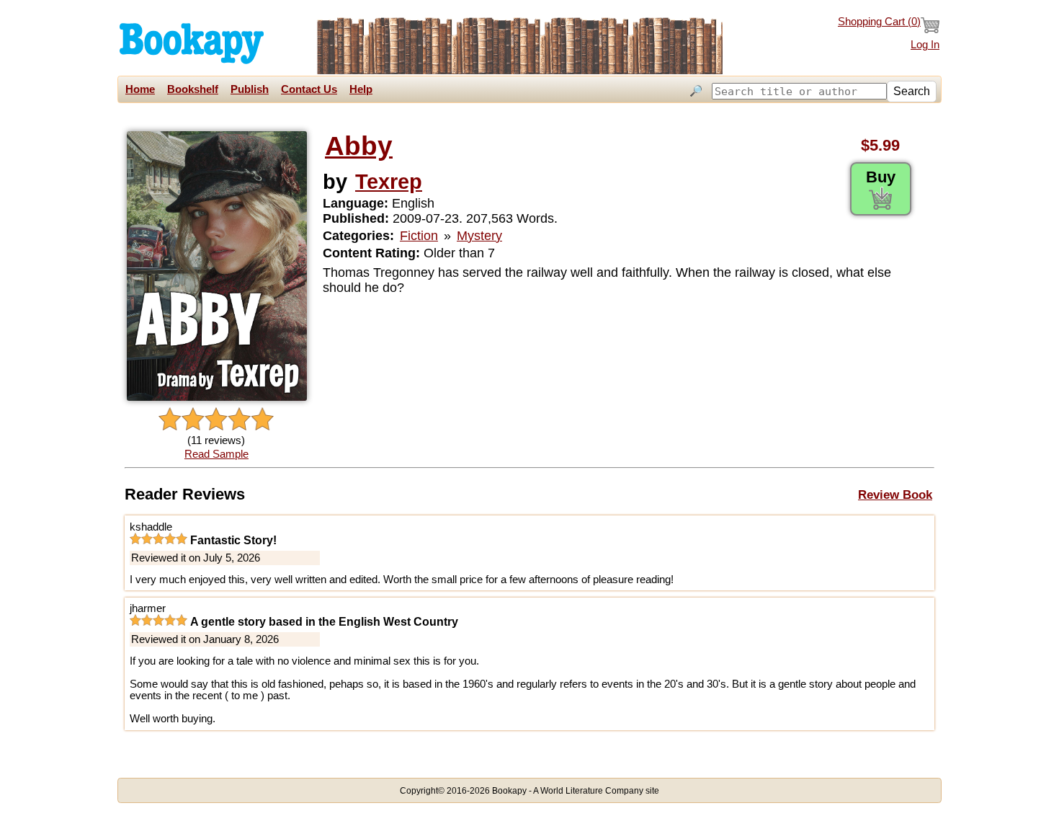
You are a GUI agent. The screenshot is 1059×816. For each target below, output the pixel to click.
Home (140, 89)
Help (360, 89)
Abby (359, 146)
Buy (880, 177)
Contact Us (309, 89)
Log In (925, 44)
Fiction (419, 236)
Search (911, 91)
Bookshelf (192, 89)
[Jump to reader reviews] (216, 420)
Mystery (479, 236)
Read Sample (216, 454)
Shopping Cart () (879, 21)
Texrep (388, 181)
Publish (250, 89)
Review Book (895, 494)
